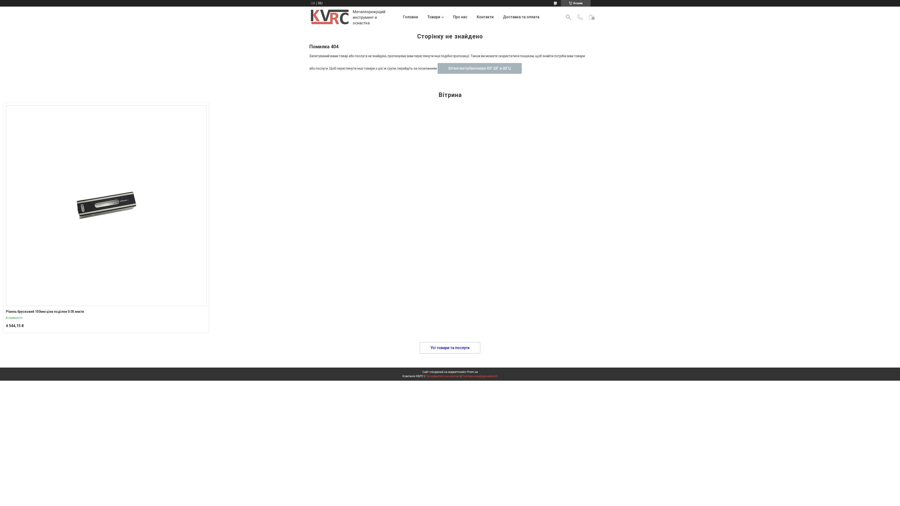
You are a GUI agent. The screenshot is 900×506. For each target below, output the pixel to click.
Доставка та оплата (521, 17)
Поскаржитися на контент (442, 376)
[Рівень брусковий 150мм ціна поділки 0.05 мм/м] (106, 205)
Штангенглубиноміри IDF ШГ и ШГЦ (479, 68)
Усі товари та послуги (450, 348)
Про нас (460, 17)
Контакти (485, 17)
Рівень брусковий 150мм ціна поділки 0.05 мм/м (45, 311)
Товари (433, 17)
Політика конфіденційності (480, 376)
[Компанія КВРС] (330, 17)
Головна (410, 17)
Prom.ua (472, 372)
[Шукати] (568, 17)
